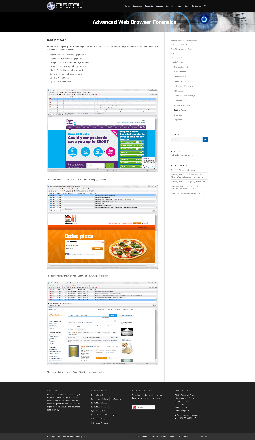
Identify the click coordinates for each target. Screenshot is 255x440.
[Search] (205, 6)
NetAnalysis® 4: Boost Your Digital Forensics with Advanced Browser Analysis (188, 187)
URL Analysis (179, 91)
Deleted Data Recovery (99, 407)
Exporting (178, 115)
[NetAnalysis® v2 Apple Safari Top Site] (102, 227)
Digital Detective (63, 436)
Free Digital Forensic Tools (181, 49)
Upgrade (114, 415)
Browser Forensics (97, 395)
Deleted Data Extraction (99, 403)
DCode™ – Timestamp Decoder (183, 170)
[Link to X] (198, 436)
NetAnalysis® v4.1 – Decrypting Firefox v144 (188, 181)
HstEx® (174, 53)
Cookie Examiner (181, 100)
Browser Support (181, 67)
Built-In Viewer (180, 110)
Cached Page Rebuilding (99, 399)
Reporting (178, 119)
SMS (106, 415)
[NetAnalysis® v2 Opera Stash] (102, 323)
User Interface (180, 76)
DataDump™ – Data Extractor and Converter (187, 193)
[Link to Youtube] (202, 436)
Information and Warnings (184, 95)
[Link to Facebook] (194, 436)
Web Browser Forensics (99, 423)
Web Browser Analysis (99, 419)
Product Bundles (97, 415)
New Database (180, 72)
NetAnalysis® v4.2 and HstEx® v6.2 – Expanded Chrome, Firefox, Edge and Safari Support (189, 175)
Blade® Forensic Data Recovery (184, 40)
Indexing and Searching (183, 86)
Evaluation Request (179, 45)
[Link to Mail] (206, 436)
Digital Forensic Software (100, 411)
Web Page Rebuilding (182, 105)
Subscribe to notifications (182, 155)
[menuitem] (127, 6)
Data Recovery (116, 399)
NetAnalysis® (176, 57)
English (140, 407)
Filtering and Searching (183, 81)
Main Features (178, 62)
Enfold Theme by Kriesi (78, 436)
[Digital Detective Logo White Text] (65, 6)
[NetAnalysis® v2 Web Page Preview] (102, 130)
